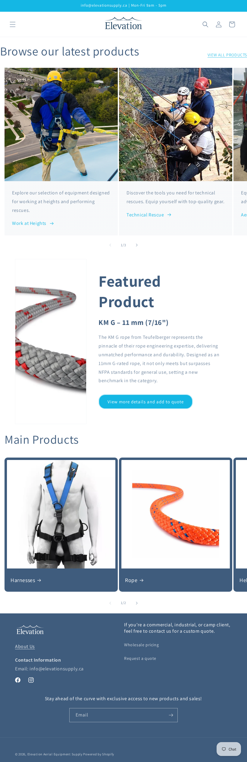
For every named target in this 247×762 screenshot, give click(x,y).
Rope (131, 580)
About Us (25, 646)
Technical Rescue (145, 215)
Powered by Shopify (98, 754)
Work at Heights (29, 223)
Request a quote (140, 658)
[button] (12, 24)
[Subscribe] (170, 715)
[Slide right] (136, 245)
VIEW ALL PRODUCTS (227, 55)
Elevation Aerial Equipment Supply (55, 754)
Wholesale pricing (141, 644)
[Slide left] (110, 245)
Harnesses (23, 580)
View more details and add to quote (146, 402)
